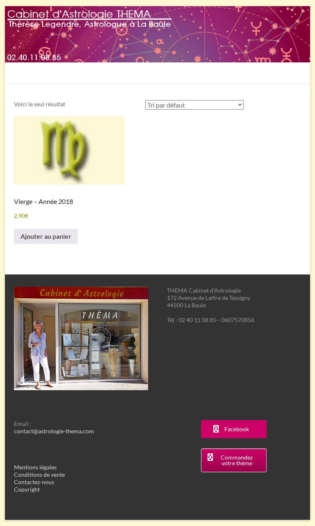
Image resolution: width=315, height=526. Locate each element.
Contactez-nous (34, 481)
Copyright (27, 489)
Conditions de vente (39, 474)
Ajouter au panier (46, 236)
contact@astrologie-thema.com (54, 431)
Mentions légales (35, 467)
